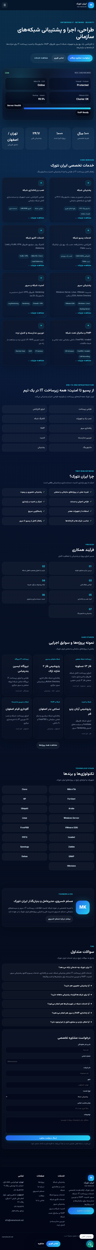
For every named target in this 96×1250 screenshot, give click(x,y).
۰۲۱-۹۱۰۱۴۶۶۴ (19, 1190)
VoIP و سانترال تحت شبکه (56, 1215)
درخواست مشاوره (84, 1210)
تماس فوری (59, 58)
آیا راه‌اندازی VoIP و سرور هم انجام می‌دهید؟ (71, 1013)
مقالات (41, 1195)
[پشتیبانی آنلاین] (90, 1244)
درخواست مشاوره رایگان (80, 58)
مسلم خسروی (38, 1191)
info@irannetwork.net (14, 1220)
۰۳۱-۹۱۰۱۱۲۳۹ (19, 1206)
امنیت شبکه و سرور (57, 1208)
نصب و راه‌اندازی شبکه (58, 1188)
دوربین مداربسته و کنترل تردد (57, 1223)
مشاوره (41, 1243)
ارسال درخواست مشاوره (48, 1138)
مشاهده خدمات (41, 58)
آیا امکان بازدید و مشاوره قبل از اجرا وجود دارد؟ (70, 1022)
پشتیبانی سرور (59, 1204)
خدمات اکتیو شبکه (57, 1199)
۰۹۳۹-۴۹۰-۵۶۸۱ (18, 1211)
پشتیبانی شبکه (59, 1182)
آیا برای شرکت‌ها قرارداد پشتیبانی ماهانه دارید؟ (70, 994)
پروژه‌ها (41, 1182)
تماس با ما (40, 1200)
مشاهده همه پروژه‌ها (48, 745)
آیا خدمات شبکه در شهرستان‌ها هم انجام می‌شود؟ (69, 1004)
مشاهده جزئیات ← (83, 218)
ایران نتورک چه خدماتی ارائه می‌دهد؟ (74, 967)
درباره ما (41, 1186)
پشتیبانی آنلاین (87, 1236)
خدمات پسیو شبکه (57, 1194)
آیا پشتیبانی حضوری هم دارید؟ (77, 985)
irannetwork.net (7, 1237)
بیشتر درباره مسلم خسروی (59, 919)
